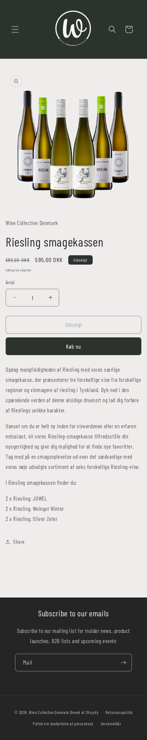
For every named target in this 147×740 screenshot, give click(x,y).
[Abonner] (123, 662)
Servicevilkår (111, 723)
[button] (15, 29)
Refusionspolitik (119, 712)
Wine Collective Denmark (49, 711)
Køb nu (73, 346)
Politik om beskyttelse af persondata (63, 723)
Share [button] (19, 541)
